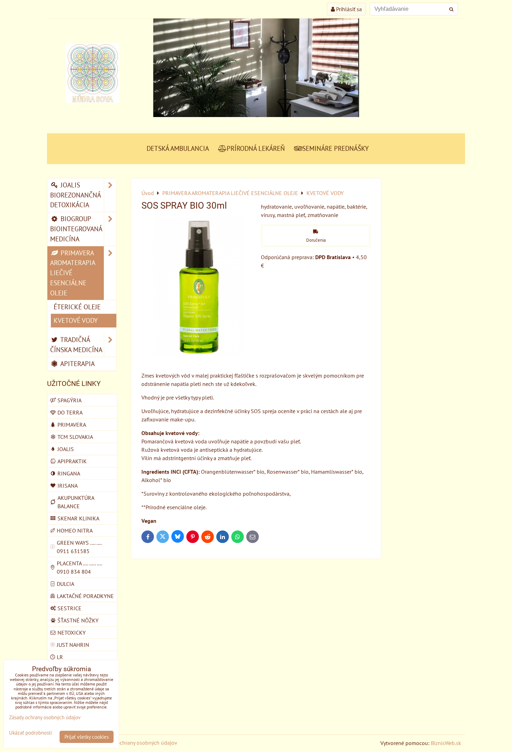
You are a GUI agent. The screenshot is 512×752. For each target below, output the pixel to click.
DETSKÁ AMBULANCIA (178, 148)
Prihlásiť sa (348, 9)
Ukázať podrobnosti (30, 733)
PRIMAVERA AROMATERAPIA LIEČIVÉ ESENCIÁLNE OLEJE (72, 272)
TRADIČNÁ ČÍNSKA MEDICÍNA (76, 344)
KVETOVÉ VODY (76, 320)
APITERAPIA (77, 363)
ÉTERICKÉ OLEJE (77, 306)
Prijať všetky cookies (86, 737)
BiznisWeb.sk (446, 742)
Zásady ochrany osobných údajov (138, 742)
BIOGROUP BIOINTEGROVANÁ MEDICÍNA (76, 228)
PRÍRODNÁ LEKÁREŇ (256, 148)
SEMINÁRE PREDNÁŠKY (335, 148)
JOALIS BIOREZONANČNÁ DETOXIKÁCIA (75, 194)
